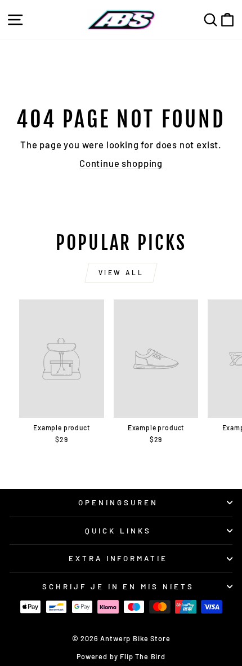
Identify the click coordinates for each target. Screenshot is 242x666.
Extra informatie (118, 558)
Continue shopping (121, 163)
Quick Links (118, 530)
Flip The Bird (142, 656)
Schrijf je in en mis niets (118, 586)
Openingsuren (118, 502)
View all (121, 272)
